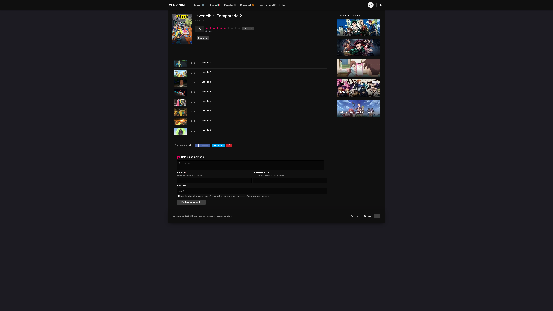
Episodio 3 (206, 82)
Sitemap (367, 216)
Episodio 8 (206, 130)
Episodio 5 (206, 101)
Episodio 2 (206, 72)
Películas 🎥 (230, 5)
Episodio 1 (206, 62)
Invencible (202, 38)
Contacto (354, 216)
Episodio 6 (206, 111)
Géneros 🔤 (198, 5)
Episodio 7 (206, 120)
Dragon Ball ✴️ (247, 5)
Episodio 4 (206, 91)
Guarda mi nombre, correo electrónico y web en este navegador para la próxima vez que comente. (224, 196)
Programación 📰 (267, 5)
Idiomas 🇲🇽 (214, 5)
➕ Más (282, 5)
